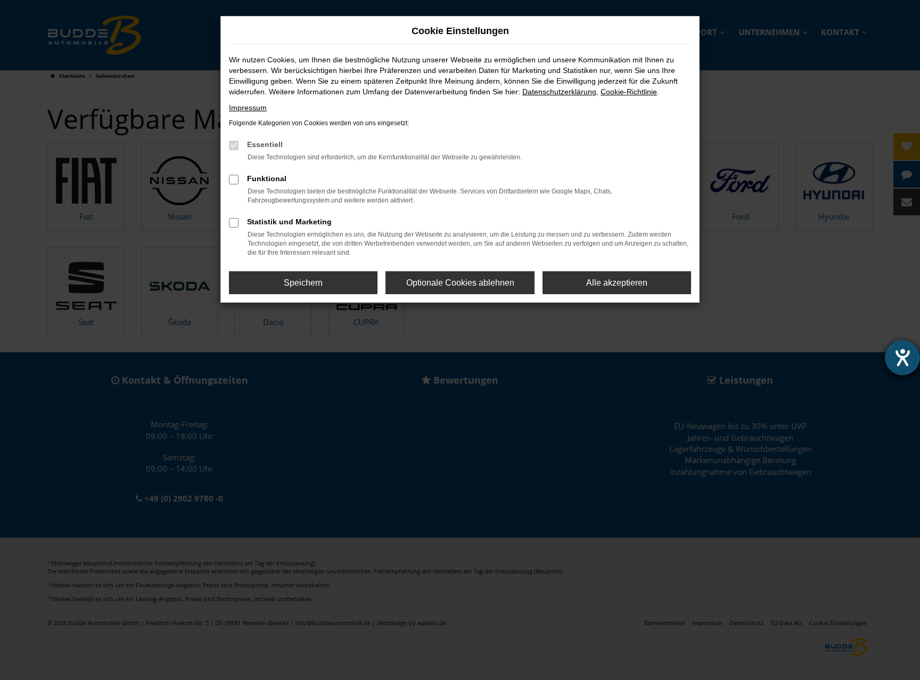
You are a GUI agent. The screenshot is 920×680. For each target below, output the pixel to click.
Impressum (248, 107)
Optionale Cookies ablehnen (460, 282)
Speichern (303, 282)
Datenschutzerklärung (559, 91)
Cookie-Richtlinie (629, 91)
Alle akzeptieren (616, 282)
